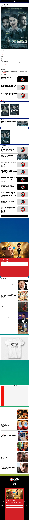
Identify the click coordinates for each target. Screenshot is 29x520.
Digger (6, 389)
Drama (1, 64)
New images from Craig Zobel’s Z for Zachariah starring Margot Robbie (9, 86)
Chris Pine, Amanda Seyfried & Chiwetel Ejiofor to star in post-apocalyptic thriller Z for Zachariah (9, 209)
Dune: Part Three (7, 391)
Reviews (14, 486)
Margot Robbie (2, 52)
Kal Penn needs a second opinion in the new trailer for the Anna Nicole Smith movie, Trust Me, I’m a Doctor (9, 295)
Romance (4, 64)
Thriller (6, 64)
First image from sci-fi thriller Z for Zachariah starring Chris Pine (9, 179)
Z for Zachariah (3, 117)
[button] (1, 1)
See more (4, 72)
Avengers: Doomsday (8, 387)
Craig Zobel (2, 54)
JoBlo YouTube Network (25, 502)
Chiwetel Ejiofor (7, 52)
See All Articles (2, 100)
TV (14, 485)
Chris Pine (10, 52)
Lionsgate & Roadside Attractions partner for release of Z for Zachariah (9, 171)
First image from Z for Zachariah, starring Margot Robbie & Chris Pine (8, 186)
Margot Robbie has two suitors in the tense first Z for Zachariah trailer (9, 94)
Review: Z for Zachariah (6, 77)
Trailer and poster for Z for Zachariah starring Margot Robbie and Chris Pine (7, 149)
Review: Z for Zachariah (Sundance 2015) (7, 156)
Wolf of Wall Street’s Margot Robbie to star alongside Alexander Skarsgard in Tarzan (8, 194)
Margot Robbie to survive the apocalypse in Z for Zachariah (8, 200)
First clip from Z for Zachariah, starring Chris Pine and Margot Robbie (9, 164)
